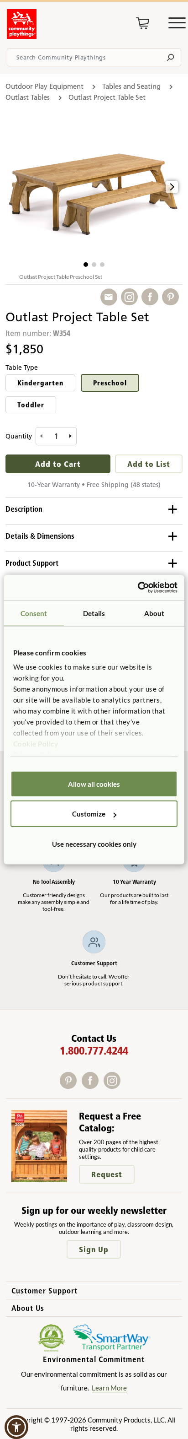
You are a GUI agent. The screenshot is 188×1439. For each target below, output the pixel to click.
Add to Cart (58, 464)
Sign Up (94, 1249)
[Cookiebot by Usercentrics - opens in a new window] (138, 588)
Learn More (109, 1388)
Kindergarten (40, 383)
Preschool (110, 383)
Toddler (30, 404)
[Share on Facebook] (151, 297)
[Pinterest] (71, 1085)
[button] (86, 264)
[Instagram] (114, 1085)
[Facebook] (93, 1085)
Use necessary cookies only (94, 843)
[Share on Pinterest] (172, 297)
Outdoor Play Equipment (44, 86)
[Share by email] (110, 297)
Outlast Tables (27, 97)
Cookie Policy (35, 744)
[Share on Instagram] (131, 297)
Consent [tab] (34, 613)
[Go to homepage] (22, 36)
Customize (88, 814)
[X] (126, 1085)
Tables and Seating (131, 86)
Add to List (148, 464)
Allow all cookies (94, 783)
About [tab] (154, 613)
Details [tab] (94, 613)
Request (106, 1174)
